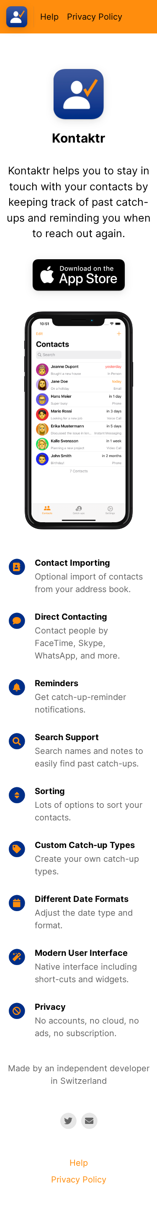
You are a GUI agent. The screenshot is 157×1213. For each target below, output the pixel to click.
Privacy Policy (94, 17)
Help (49, 17)
